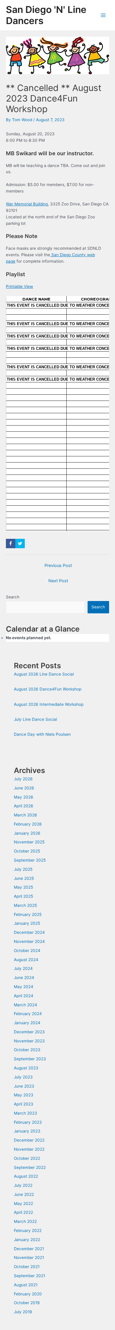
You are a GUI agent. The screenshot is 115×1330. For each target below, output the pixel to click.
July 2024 (23, 968)
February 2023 (28, 1122)
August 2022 (26, 1176)
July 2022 (23, 1185)
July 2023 (23, 1077)
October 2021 (27, 1266)
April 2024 (23, 995)
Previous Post (58, 565)
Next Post (58, 580)
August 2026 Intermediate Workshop (48, 704)
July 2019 (23, 1311)
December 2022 (29, 1140)
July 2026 (23, 779)
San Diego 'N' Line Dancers (46, 15)
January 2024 (27, 1022)
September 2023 (30, 1058)
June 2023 (24, 1086)
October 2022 (27, 1158)
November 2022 (29, 1149)
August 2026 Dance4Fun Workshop (47, 689)
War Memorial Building (27, 204)
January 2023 (27, 1131)
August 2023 (26, 1068)
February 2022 (28, 1230)
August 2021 (25, 1284)
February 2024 (28, 1013)
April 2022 (23, 1212)
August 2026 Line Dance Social (44, 674)
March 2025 (25, 905)
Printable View (19, 286)
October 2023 (27, 1049)
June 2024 (24, 977)
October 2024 (27, 950)
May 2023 (23, 1095)
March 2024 (25, 1004)
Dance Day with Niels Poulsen (42, 734)
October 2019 (27, 1302)
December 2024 (29, 932)
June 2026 (24, 788)
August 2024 (26, 959)
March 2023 (25, 1113)
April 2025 (23, 896)
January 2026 (27, 833)
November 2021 (29, 1257)
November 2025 (29, 842)
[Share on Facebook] (10, 543)
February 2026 (28, 824)
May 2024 (23, 986)
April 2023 (23, 1104)
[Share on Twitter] (20, 543)
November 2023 (29, 1041)
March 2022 (25, 1221)
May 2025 (23, 887)
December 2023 (29, 1031)
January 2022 (27, 1239)
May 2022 (23, 1203)
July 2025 (23, 869)
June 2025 (24, 878)
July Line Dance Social (35, 719)
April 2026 (23, 806)
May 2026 (23, 797)
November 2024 (29, 941)
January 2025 (27, 923)
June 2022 (24, 1194)
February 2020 (28, 1294)
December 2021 (29, 1248)
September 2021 (29, 1275)
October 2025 (27, 851)
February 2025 (28, 914)
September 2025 (30, 860)
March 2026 (25, 815)
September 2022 (30, 1167)
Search (12, 597)
